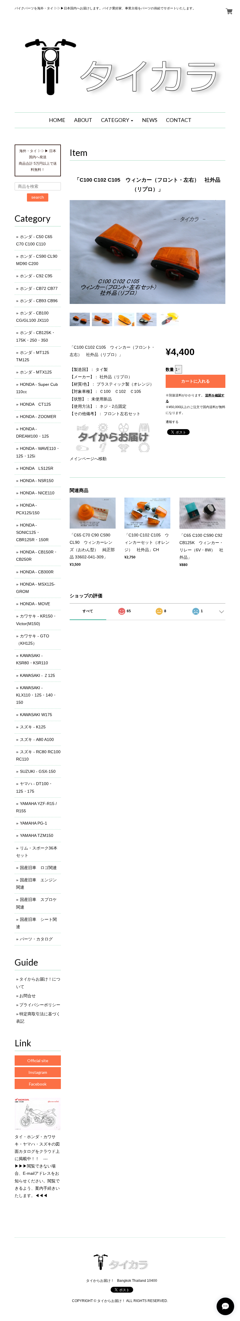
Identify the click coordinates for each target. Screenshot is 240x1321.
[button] (117, 120)
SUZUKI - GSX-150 (38, 771)
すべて (88, 611)
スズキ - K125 (33, 727)
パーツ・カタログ (36, 939)
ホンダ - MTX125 (36, 372)
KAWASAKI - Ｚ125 (37, 675)
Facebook (38, 1083)
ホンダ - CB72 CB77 (39, 288)
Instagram (37, 1072)
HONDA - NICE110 (37, 493)
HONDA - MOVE (35, 603)
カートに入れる (195, 381)
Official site (37, 1060)
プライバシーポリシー (39, 1004)
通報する (172, 422)
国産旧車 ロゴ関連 (38, 867)
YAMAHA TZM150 (36, 835)
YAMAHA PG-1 (33, 823)
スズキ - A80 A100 (37, 739)
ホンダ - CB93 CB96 (39, 300)
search (37, 197)
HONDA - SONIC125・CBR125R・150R (32, 532)
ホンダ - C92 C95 (36, 276)
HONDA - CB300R (37, 572)
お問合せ (27, 995)
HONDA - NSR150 (37, 480)
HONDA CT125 (35, 404)
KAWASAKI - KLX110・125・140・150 (36, 695)
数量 (170, 369)
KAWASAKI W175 (36, 714)
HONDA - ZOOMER (38, 416)
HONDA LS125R (36, 468)
